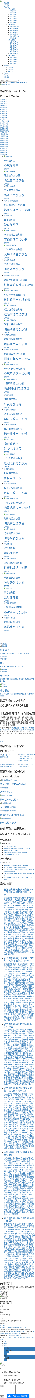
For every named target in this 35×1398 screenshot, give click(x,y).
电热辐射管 (13, 38)
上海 (18, 1337)
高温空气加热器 (12, 190)
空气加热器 (10, 160)
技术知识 (10, 71)
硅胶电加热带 (14, 50)
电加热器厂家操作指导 (11, 850)
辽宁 (11, 1337)
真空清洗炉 (13, 22)
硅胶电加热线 (14, 54)
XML (25, 1328)
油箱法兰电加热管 (13, 324)
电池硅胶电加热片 (13, 458)
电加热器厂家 (23, 82)
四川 (1, 1339)
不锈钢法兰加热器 (13, 234)
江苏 (21, 1337)
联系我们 (6, 77)
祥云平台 (10, 1335)
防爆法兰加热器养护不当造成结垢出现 (15, 852)
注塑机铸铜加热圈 (13, 562)
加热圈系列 (11, 56)
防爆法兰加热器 (12, 264)
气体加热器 (13, 11)
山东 (24, 1337)
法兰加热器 (13, 18)
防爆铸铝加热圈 (12, 622)
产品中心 (6, 7)
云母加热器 (13, 57)
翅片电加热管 (14, 30)
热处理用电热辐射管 (14, 294)
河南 (27, 1337)
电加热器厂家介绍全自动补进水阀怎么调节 (17, 848)
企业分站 (9, 1328)
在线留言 (6, 75)
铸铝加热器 (13, 61)
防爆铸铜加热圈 (12, 577)
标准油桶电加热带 (13, 428)
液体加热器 (13, 13)
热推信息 (2, 1328)
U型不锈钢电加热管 (14, 383)
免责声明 (18, 1335)
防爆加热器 (13, 15)
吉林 (14, 1337)
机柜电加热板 (11, 473)
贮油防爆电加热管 (13, 309)
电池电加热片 (14, 44)
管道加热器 (13, 17)
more (1, 741)
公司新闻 (10, 67)
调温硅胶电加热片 (13, 414)
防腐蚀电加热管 (14, 36)
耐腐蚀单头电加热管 (14, 353)
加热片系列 (11, 40)
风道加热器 (13, 20)
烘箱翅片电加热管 (13, 339)
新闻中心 (6, 65)
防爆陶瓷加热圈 (12, 533)
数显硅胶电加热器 (13, 487)
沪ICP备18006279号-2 (18, 1331)
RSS (21, 1328)
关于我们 (6, 5)
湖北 (30, 1337)
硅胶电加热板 (14, 46)
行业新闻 (10, 69)
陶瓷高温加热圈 (12, 518)
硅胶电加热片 (14, 42)
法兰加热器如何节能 (10, 846)
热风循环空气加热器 (14, 205)
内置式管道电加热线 (14, 502)
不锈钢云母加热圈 (13, 607)
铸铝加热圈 (10, 548)
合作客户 (6, 73)
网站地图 (16, 1328)
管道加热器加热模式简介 (11, 854)
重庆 (33, 1337)
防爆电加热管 (14, 34)
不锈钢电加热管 (14, 26)
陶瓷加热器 (13, 59)
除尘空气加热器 (12, 175)
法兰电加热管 (14, 32)
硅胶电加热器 (14, 48)
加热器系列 (11, 9)
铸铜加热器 (13, 63)
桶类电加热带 (14, 52)
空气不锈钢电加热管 (14, 368)
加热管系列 (11, 24)
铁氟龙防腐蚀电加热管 (15, 279)
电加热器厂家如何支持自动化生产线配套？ (17, 865)
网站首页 (6, 3)
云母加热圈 (10, 592)
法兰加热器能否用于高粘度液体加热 (15, 867)
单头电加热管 (14, 28)
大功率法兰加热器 (13, 249)
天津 (8, 1337)
